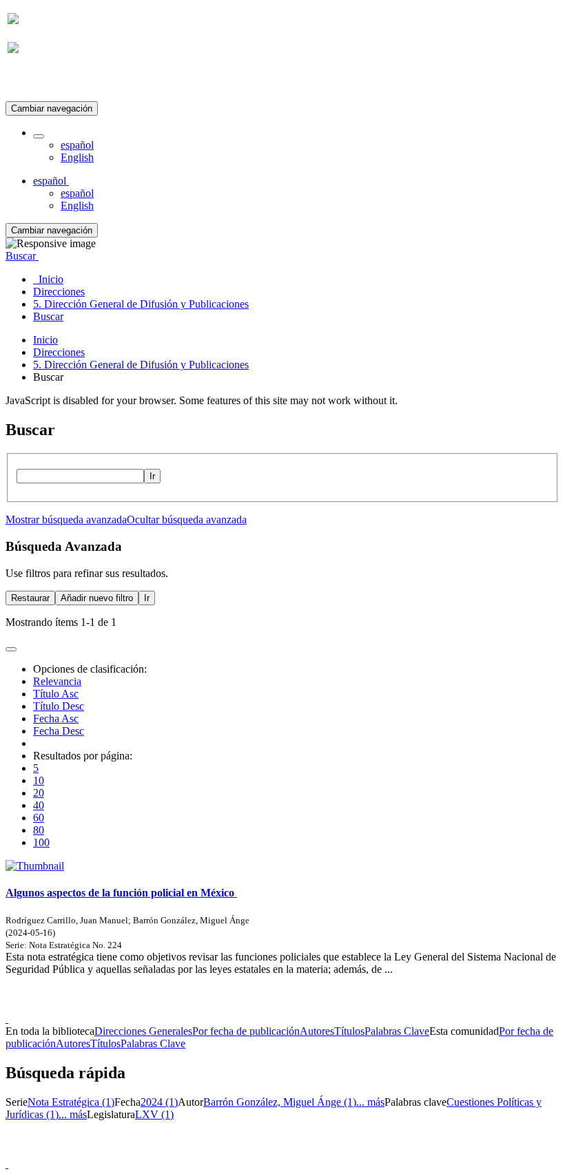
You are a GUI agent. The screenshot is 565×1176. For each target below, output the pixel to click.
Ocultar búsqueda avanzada (187, 519)
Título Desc (58, 706)
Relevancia (57, 681)
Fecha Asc (56, 718)
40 (38, 805)
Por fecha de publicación (246, 1031)
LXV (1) (154, 1114)
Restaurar (30, 598)
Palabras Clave (396, 1031)
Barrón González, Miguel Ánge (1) (279, 1102)
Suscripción (33, 81)
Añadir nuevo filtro (97, 598)
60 (38, 817)
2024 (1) (159, 1102)
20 (38, 793)
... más (370, 1102)
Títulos (349, 1031)
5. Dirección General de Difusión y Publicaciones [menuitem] (141, 304)
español (77, 145)
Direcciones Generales (143, 1031)
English (77, 157)
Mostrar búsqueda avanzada (66, 519)
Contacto (252, 1006)
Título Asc (56, 694)
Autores (317, 1031)
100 (41, 842)
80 (38, 830)
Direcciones (59, 352)
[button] (38, 136)
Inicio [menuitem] (48, 279)
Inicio (45, 340)
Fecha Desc (58, 731)
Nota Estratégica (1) (71, 1102)
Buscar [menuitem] (48, 316)
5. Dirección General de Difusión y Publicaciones (141, 364)
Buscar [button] (22, 256)
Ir (152, 476)
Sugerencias (306, 1006)
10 (38, 780)
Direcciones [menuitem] (59, 291)
